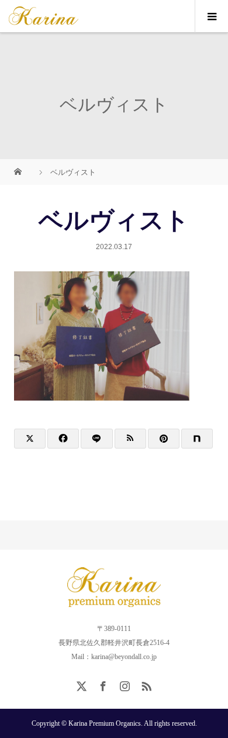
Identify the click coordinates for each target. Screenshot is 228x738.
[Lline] (96, 439)
